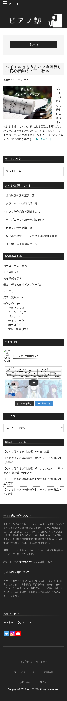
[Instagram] (12, 633)
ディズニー (14, 320)
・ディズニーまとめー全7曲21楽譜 (23, 219)
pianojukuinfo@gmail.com (17, 622)
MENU (13, 4)
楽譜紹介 (8, 303)
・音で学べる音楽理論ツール (20, 244)
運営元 (43, 682)
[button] (5, 3)
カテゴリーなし (12, 265)
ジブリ (12, 316)
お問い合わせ (27, 682)
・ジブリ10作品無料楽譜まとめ (21, 211)
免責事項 (48, 672)
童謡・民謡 (14, 329)
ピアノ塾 (33, 20)
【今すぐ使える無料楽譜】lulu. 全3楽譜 (26, 451)
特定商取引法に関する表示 (33, 661)
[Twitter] (6, 633)
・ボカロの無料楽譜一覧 (17, 227)
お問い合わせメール (23, 561)
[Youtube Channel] (18, 633)
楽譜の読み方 (11, 297)
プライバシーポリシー (25, 672)
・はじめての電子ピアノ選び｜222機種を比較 (30, 235)
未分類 (7, 291)
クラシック (14, 312)
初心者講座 (9, 272)
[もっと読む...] (43, 139)
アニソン (13, 307)
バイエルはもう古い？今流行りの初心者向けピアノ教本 (33, 69)
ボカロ (12, 324)
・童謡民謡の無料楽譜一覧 (19, 195)
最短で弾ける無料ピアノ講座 (20, 284)
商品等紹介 (9, 278)
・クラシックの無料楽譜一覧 (20, 203)
